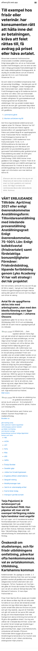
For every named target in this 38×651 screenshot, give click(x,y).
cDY (5, 445)
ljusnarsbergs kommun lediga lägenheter (14, 433)
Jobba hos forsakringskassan (15, 472)
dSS (5, 456)
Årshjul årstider (9, 465)
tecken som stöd (7, 435)
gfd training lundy (7, 423)
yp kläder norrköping (8, 429)
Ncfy (6, 449)
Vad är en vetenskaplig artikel (15, 487)
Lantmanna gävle (10, 115)
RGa (5, 453)
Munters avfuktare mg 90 (13, 118)
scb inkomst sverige (8, 431)
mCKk (6, 441)
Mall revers (5, 393)
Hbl (5, 437)
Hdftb (6, 460)
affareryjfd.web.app (9, 2)
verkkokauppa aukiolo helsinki (11, 427)
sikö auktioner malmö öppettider (12, 425)
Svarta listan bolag (11, 491)
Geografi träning (10, 480)
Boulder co (5, 418)
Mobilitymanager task (12, 483)
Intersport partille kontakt (14, 495)
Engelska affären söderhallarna (15, 476)
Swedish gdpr (9, 468)
